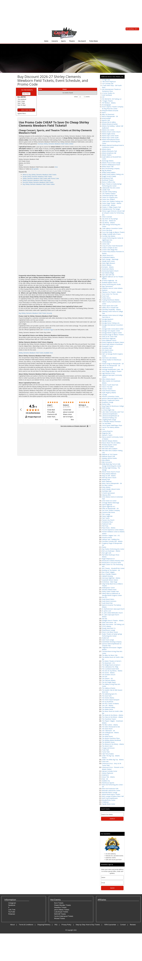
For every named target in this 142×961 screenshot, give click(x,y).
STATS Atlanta (106, 626)
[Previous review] (21, 409)
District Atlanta (106, 265)
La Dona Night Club (108, 410)
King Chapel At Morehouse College (113, 406)
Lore (103, 429)
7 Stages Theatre (107, 101)
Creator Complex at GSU (109, 248)
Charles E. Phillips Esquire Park (111, 207)
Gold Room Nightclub (108, 338)
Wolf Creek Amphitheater (110, 798)
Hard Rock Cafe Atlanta (109, 358)
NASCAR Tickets (60, 914)
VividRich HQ (106, 781)
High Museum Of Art (108, 373)
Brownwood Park (107, 178)
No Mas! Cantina (107, 485)
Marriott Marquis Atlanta (109, 441)
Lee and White (106, 423)
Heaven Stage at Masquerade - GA (113, 364)
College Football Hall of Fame (111, 234)
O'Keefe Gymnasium (108, 493)
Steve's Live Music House (110, 632)
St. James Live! (106, 611)
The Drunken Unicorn (108, 675)
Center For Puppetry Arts (110, 197)
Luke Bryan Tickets (61, 912)
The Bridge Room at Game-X (111, 665)
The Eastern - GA (107, 678)
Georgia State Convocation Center (112, 329)
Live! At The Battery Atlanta (110, 427)
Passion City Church (108, 520)
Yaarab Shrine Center (108, 804)
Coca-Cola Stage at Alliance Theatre (113, 232)
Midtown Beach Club (108, 456)
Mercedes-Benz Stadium (109, 448)
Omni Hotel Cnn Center (109, 501)
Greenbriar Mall (107, 348)
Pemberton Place (107, 522)
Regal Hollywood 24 (108, 559)
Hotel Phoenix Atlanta (109, 391)
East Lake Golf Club (108, 275)
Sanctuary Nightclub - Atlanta (111, 578)
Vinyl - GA (105, 779)
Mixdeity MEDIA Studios (109, 458)
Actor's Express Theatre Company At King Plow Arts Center (112, 108)
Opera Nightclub (107, 505)
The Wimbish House (108, 742)
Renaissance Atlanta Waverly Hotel (113, 561)
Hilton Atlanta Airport (108, 379)
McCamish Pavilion (108, 447)
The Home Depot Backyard (110, 700)
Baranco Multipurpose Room (111, 165)
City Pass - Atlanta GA (109, 221)
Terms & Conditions (26, 925)
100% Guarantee (110, 925)
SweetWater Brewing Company (112, 642)
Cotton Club (105, 244)
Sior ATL (104, 597)
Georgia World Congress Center (112, 333)
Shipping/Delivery (43, 925)
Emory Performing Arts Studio (111, 284)
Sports (63, 41)
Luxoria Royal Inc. (107, 431)
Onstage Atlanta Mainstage (110, 503)
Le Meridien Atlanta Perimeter (111, 421)
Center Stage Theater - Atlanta (111, 203)
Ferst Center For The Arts (110, 294)
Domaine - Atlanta (108, 267)
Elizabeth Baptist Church (109, 282)
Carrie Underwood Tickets (63, 916)
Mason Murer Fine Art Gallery (111, 443)
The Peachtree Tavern (109, 719)
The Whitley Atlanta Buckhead (111, 740)
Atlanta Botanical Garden (110, 124)
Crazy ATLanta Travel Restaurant (112, 246)
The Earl (104, 676)
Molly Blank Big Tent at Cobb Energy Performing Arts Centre (111, 465)
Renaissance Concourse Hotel (111, 562)
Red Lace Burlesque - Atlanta (111, 551)
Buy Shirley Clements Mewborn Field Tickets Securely (35, 313)
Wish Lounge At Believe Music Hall (113, 796)
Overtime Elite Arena (108, 512)
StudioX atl (105, 638)
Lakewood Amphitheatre (109, 414)
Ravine (104, 547)
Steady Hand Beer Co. (109, 628)
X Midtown (105, 802)
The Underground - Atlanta (110, 732)
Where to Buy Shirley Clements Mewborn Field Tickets (39, 174)
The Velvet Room (107, 736)
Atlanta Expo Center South (110, 137)
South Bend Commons (109, 601)
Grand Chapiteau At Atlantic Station (113, 342)
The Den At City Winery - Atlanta (112, 671)
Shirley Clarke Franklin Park (110, 591)
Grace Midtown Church (109, 340)
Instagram (12, 903)
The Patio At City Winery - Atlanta (112, 717)
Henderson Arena (107, 367)
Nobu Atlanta (106, 487)
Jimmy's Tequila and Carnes (110, 400)
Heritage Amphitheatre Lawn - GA (112, 369)
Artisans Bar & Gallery (109, 122)
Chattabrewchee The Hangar (111, 209)
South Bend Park (107, 603)
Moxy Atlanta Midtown (109, 474)
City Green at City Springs (110, 219)
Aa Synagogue (106, 105)
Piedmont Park (106, 524)
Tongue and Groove (108, 748)
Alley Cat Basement (108, 114)
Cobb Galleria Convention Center (112, 228)
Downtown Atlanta (108, 269)
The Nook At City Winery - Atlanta (112, 715)
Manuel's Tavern (107, 435)
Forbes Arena (106, 298)
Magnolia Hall (106, 433)
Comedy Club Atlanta (108, 236)
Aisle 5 (104, 112)
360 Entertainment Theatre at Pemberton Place (111, 90)
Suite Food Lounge (108, 640)
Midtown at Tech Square (109, 454)
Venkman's (105, 775)
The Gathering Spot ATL (109, 694)
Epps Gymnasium (107, 286)
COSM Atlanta (106, 242)
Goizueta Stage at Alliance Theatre (113, 335)
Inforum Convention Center (110, 396)
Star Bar (104, 618)
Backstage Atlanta (107, 161)
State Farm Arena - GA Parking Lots (113, 624)
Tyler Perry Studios (108, 754)
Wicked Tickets (59, 918)
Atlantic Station (106, 155)
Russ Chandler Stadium (109, 574)
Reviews (133, 925)
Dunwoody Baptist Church (110, 271)
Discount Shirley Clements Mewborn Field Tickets (38, 182)
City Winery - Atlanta (108, 222)
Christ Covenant (107, 217)
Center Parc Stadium (108, 199)
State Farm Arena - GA (109, 622)
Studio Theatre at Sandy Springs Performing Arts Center (112, 635)
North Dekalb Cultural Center (111, 489)
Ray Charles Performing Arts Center (113, 549)
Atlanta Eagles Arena (108, 134)
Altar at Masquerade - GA (110, 116)
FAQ (55, 925)
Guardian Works (107, 352)
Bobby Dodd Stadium (108, 172)
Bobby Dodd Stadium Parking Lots (113, 174)
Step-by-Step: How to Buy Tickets (88, 925)
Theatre (72, 41)
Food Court (105, 296)
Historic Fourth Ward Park (110, 385)
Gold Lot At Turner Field (109, 336)
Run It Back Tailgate (108, 572)
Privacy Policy (67, 925)
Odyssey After (106, 495)
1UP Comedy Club (107, 83)
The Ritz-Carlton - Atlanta (110, 725)
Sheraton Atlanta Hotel (109, 590)
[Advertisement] (58, 13)
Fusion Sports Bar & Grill (109, 306)
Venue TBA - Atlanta (108, 777)
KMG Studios (106, 408)
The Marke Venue (107, 709)
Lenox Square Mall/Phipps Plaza (112, 425)
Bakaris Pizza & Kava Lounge (111, 163)
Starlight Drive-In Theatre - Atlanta (112, 620)
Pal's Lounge (106, 514)
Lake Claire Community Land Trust (113, 412)
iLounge (104, 394)
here (94, 279)
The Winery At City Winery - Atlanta (113, 744)
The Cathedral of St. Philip (110, 667)
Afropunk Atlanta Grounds (110, 110)
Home (46, 41)
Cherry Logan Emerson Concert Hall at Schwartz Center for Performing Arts (113, 213)
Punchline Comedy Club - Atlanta (112, 541)
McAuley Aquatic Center (109, 445)
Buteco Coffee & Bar (108, 182)
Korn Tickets (58, 903)
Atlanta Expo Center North (110, 136)
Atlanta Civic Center (108, 130)
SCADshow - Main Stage (109, 582)
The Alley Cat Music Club (109, 655)
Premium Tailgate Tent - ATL (111, 535)
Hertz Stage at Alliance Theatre (111, 371)
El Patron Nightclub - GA (109, 280)
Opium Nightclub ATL (108, 506)
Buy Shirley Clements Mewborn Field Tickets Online (39, 184)
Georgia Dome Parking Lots (110, 323)
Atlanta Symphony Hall (109, 153)
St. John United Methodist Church (112, 613)
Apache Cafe (106, 120)
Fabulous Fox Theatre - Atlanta (111, 292)
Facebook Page (48, 330)
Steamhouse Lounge (108, 630)
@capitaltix (35, 169)
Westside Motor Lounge (109, 792)
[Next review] (94, 409)
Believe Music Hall (107, 166)
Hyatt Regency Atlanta (109, 392)
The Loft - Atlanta (107, 705)
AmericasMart (106, 118)
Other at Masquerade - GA (110, 508)
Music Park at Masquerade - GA (112, 483)
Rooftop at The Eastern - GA (111, 570)
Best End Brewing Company (110, 168)
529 (103, 97)
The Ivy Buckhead (107, 702)
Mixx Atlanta (106, 460)
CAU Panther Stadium (109, 194)
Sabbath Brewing (107, 576)
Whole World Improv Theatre (111, 794)
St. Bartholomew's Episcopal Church (113, 609)
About (12, 925)
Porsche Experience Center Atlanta (113, 530)
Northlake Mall (106, 491)
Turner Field (105, 752)
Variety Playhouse (107, 773)
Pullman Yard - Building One (110, 539)
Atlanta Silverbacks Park (109, 151)
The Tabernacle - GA (108, 731)
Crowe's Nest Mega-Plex (109, 250)
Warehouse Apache (108, 783)
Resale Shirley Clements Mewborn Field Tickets (37, 176)
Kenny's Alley (106, 404)
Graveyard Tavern (107, 346)
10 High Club (106, 80)
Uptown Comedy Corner (109, 771)
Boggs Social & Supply (109, 176)
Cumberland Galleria (108, 257)
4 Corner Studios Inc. (108, 93)
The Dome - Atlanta (108, 673)
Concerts (55, 41)
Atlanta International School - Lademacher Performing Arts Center (111, 141)
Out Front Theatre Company (111, 510)
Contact (123, 925)
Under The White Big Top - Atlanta (113, 759)
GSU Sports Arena (107, 350)
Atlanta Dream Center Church (111, 132)
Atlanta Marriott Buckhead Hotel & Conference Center (113, 146)
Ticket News (93, 41)
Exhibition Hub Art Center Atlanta (112, 288)
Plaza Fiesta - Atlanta (108, 528)
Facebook (11, 905)
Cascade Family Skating (109, 192)
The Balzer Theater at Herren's (111, 661)
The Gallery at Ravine (108, 688)
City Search (82, 41)
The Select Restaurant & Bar (111, 727)
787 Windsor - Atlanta (109, 103)
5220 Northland (107, 95)
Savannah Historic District (110, 580)
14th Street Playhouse (109, 81)
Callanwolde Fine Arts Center (111, 188)
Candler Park (106, 190)
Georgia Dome (106, 321)
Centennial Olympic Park (109, 195)
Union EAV (105, 761)
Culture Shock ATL (108, 255)
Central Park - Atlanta (108, 205)
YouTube (11, 912)
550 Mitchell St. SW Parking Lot (111, 99)
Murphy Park (106, 479)
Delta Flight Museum (108, 263)
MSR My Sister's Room (109, 477)
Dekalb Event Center (108, 261)
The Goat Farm (107, 696)
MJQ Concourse (107, 462)
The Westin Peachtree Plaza (111, 738)
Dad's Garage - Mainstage (110, 259)
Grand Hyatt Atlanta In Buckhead (112, 344)
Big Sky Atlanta (106, 170)
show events (82, 97)
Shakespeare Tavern (108, 588)
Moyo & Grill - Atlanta (109, 476)
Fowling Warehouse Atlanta (110, 300)
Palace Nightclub (107, 516)
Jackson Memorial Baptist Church (112, 398)
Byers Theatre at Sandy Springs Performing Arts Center (112, 185)
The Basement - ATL (108, 663)
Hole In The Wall (107, 387)
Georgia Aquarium (107, 319)
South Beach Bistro (108, 599)
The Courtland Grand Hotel (110, 669)
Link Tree (11, 910)
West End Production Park (110, 788)
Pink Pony (105, 526)
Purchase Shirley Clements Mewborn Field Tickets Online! (55, 144)
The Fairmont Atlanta (108, 680)
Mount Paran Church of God (111, 472)
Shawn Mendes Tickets (62, 905)
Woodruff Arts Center (108, 800)
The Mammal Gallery (108, 707)
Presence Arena (107, 537)
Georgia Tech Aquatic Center (111, 331)
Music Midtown (107, 481)
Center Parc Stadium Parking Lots (112, 201)
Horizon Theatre (107, 389)
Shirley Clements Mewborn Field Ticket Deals (37, 180)
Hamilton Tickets (60, 907)
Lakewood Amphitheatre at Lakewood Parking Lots (110, 417)
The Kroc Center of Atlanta (110, 703)
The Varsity (105, 734)
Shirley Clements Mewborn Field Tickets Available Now (36, 353)
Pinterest (11, 914)
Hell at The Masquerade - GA (111, 365)
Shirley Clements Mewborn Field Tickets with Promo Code (41, 178)
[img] (33, 410)
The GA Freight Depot (109, 682)
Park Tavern (106, 518)
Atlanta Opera (106, 149)
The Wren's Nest (107, 746)
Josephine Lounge (107, 402)
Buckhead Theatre (108, 180)
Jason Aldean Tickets (61, 910)
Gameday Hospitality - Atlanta (111, 309)
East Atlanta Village (108, 273)
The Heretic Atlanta (108, 698)
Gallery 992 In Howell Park (110, 307)
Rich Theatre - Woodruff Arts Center (113, 568)
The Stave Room (107, 729)
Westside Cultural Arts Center (111, 790)
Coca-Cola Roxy (107, 230)
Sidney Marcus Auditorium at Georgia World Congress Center (112, 594)
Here (56, 167)
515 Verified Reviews (33, 413)
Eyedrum (105, 290)
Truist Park (105, 750)
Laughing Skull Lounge (109, 420)
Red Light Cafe (106, 553)
